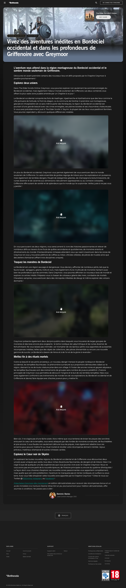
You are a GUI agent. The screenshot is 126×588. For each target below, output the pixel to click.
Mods (7, 556)
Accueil (8, 551)
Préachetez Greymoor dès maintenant (31, 483)
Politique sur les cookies (94, 564)
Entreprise (108, 561)
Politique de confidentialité (95, 551)
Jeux (7, 553)
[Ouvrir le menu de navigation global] (5, 3)
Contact (107, 558)
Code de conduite (109, 555)
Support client (51, 551)
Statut (65, 551)
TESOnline (27, 478)
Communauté (27, 551)
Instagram (37, 478)
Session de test (27, 556)
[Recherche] (96, 3)
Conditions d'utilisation (94, 553)
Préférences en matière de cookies (112, 551)
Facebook (49, 478)
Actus (24, 553)
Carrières (107, 563)
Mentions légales (92, 561)
